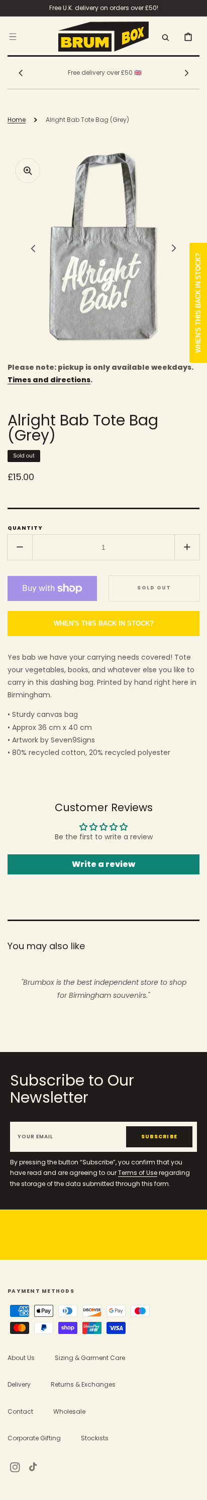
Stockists (95, 1438)
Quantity (25, 528)
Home (17, 119)
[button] (13, 36)
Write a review (103, 864)
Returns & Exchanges (83, 1384)
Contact (20, 1411)
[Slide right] (186, 73)
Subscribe (159, 1136)
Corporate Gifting (34, 1438)
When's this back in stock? (104, 623)
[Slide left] (21, 73)
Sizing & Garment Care (90, 1358)
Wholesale (69, 1411)
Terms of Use (137, 1172)
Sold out (154, 587)
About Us (21, 1358)
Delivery (19, 1384)
